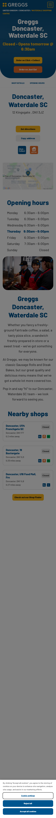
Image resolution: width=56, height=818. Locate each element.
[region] (28, 799)
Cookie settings (28, 795)
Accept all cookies (28, 811)
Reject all (28, 803)
